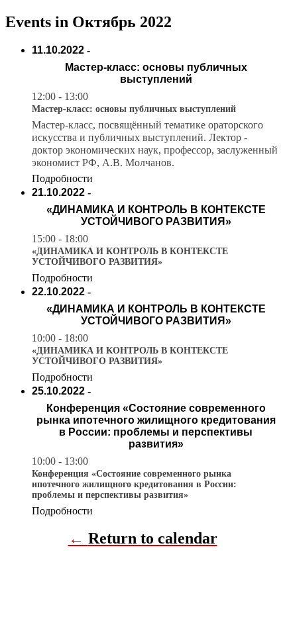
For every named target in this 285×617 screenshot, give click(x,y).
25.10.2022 (58, 391)
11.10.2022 (58, 50)
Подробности (62, 178)
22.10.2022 (58, 291)
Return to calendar (152, 538)
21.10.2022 (58, 192)
